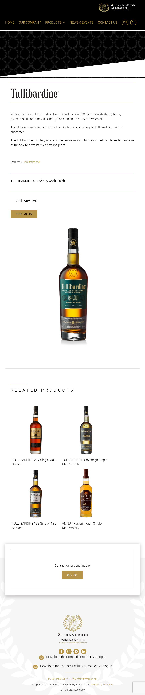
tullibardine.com (32, 162)
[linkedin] (83, 651)
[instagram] (69, 651)
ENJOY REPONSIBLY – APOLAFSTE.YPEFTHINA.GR (72, 679)
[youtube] (76, 651)
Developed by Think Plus (101, 684)
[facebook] (61, 651)
